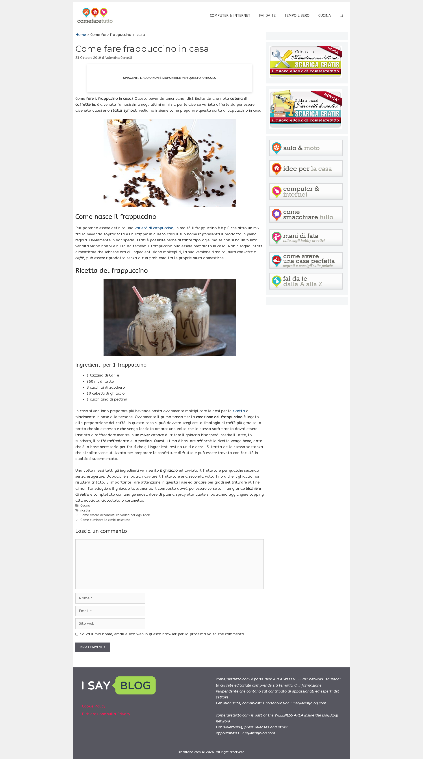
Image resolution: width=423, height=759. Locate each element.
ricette (85, 510)
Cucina (324, 15)
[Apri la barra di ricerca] (341, 15)
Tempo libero (297, 15)
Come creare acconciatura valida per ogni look (115, 515)
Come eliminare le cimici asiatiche (105, 520)
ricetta (239, 411)
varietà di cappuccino (154, 228)
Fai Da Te (267, 15)
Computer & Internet (230, 15)
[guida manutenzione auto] (305, 77)
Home (80, 34)
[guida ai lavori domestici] (305, 127)
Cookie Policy (93, 706)
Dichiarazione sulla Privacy (106, 714)
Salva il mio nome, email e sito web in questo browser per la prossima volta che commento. (162, 634)
